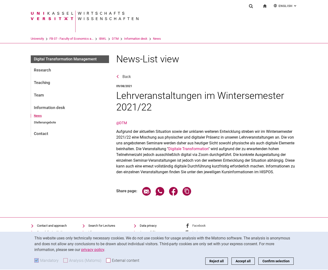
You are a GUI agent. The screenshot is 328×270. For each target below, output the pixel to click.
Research (42, 70)
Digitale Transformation (188, 149)
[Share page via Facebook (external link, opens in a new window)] (173, 194)
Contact (41, 133)
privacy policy (92, 249)
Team (39, 95)
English (288, 6)
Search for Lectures (101, 225)
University (37, 38)
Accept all (243, 261)
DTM (115, 38)
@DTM (121, 123)
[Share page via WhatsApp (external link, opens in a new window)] (160, 194)
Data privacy (148, 225)
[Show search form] (251, 6)
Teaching (42, 82)
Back (126, 76)
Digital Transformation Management (65, 59)
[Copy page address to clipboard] (186, 194)
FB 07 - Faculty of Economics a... (71, 38)
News (157, 38)
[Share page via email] (146, 194)
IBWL (102, 38)
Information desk (135, 38)
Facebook (199, 225)
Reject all (216, 261)
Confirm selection (276, 261)
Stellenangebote (45, 122)
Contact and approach (52, 225)
